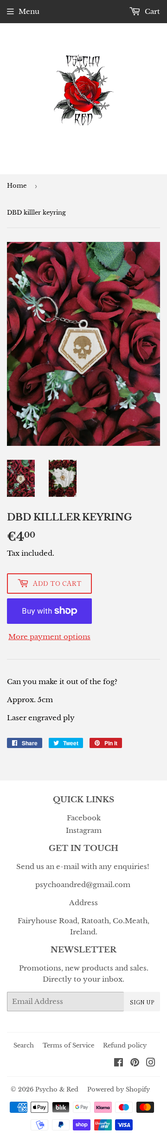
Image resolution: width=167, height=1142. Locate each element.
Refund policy (125, 1045)
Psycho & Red (56, 1089)
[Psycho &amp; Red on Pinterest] (135, 1063)
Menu (29, 11)
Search (23, 1045)
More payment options (49, 636)
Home (16, 186)
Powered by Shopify (118, 1089)
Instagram (84, 830)
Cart (151, 11)
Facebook (84, 817)
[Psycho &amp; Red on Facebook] (118, 1063)
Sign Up (142, 1002)
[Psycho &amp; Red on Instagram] (150, 1063)
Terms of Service (68, 1045)
